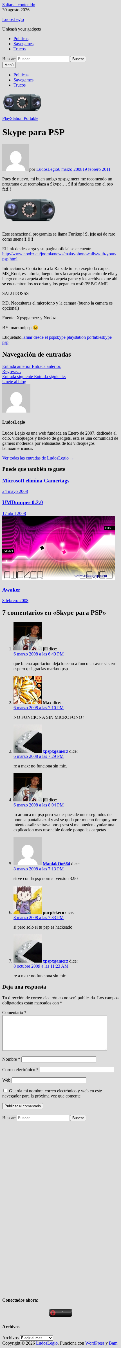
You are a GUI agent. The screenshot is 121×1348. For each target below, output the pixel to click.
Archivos (10, 1337)
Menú (9, 65)
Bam (113, 1343)
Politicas (21, 38)
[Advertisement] (44, 1206)
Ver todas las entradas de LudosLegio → (38, 458)
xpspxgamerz (55, 751)
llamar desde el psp (38, 337)
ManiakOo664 (56, 863)
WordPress (94, 1343)
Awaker (11, 590)
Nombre (11, 1059)
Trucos (20, 48)
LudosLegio (13, 19)
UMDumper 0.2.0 (22, 502)
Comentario (14, 1012)
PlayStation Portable (20, 118)
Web (6, 1080)
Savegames (23, 43)
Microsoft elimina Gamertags (35, 481)
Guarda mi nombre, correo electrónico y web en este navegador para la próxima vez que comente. (52, 1093)
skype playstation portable (78, 337)
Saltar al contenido (18, 4)
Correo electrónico (20, 1069)
